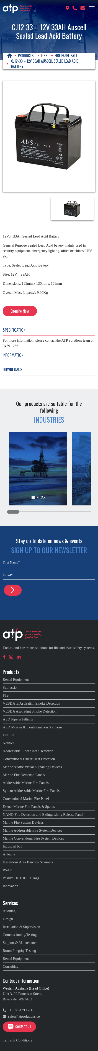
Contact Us (23, 1026)
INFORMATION (13, 355)
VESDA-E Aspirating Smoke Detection (31, 703)
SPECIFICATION (14, 330)
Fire (44, 55)
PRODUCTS (26, 55)
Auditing (9, 911)
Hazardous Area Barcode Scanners (28, 862)
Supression (10, 687)
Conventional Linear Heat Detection (29, 759)
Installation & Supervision (21, 927)
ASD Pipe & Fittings (18, 719)
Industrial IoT (12, 846)
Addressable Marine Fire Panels (26, 783)
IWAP (7, 870)
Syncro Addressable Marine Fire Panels (31, 791)
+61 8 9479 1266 (20, 1010)
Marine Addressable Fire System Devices (32, 830)
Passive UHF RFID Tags (21, 878)
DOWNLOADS (12, 369)
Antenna (9, 854)
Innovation (10, 886)
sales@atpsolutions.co (23, 1016)
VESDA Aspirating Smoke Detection (30, 711)
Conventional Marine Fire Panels (26, 799)
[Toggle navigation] (91, 8)
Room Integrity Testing (19, 951)
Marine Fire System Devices (23, 822)
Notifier (8, 743)
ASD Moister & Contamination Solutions (32, 727)
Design (8, 919)
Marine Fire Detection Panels (24, 775)
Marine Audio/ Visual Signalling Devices (32, 767)
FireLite (8, 735)
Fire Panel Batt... (67, 55)
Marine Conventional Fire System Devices (33, 838)
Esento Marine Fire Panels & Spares (29, 806)
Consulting (10, 966)
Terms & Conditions (17, 1040)
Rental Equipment (16, 679)
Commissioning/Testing (20, 935)
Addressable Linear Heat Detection (28, 751)
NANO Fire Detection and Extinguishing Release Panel (43, 814)
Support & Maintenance (20, 943)
